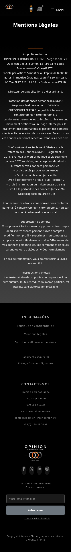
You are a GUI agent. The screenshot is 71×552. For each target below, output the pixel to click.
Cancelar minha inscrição (37, 518)
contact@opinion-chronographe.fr (35, 417)
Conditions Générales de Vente (35, 342)
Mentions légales (35, 334)
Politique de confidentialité (35, 326)
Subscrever (35, 510)
